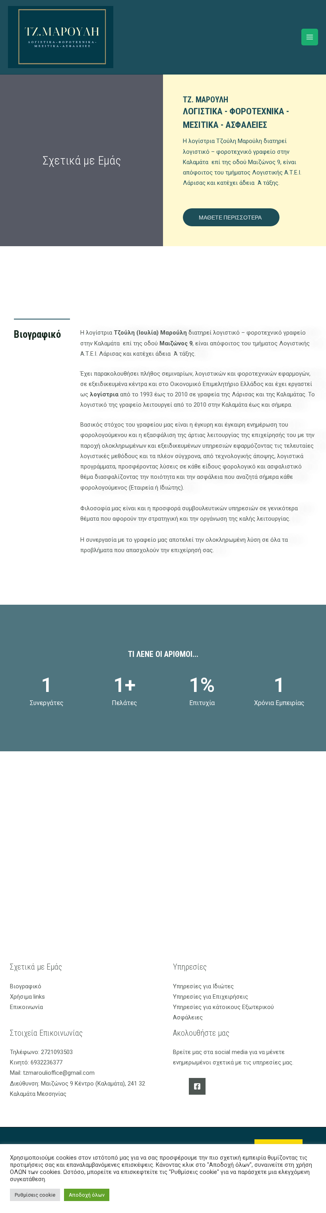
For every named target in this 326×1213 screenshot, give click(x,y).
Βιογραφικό (25, 986)
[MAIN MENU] (309, 37)
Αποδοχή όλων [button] (87, 1195)
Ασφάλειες (188, 1017)
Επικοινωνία (26, 1007)
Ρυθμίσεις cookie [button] (35, 1195)
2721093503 (56, 1052)
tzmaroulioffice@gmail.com (58, 1072)
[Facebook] (197, 1086)
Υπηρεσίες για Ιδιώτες (203, 986)
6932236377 (45, 1062)
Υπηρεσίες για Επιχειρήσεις (210, 996)
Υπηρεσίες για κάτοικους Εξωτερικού (223, 1007)
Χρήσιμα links (27, 996)
